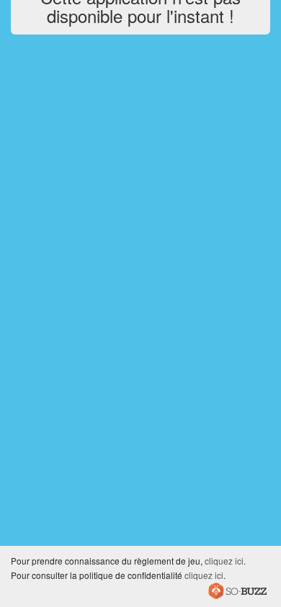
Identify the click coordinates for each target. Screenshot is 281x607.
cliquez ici (224, 560)
